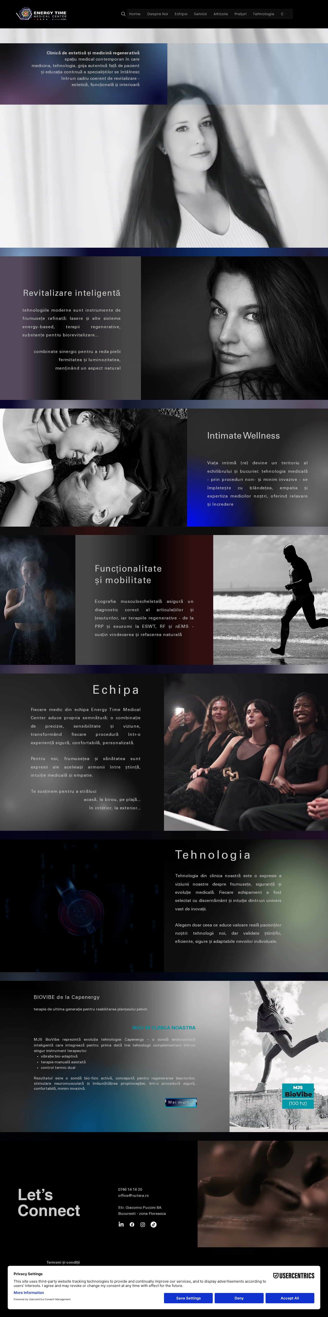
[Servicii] (196, 14)
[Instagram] (143, 1225)
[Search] (123, 14)
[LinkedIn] (121, 1225)
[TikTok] (154, 1225)
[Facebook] (132, 1225)
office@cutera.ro (133, 1196)
